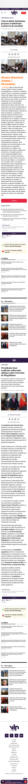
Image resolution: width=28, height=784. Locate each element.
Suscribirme (14, 233)
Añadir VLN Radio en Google (15, 57)
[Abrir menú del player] (25, 778)
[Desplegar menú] (2, 13)
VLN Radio (15, 49)
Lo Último (14, 200)
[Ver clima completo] (5, 13)
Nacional (5, 364)
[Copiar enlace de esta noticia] (18, 54)
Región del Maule (7, 18)
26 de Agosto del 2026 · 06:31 (7, 390)
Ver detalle (4, 237)
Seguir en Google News (20, 390)
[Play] (25, 782)
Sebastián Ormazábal (15, 414)
